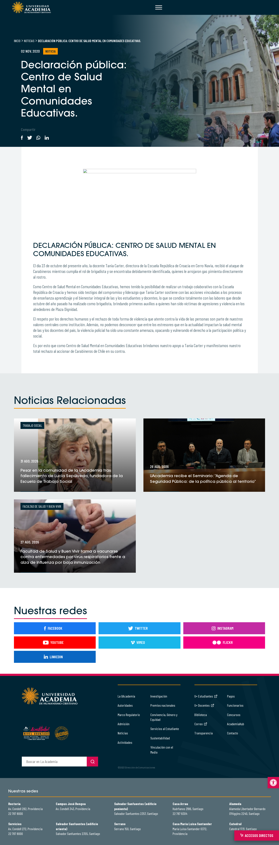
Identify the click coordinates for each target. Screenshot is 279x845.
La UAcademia (126, 696)
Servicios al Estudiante (164, 729)
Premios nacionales (162, 705)
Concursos (233, 715)
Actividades (125, 742)
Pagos (231, 696)
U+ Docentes (202, 705)
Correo (198, 724)
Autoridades (125, 705)
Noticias (29, 41)
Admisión (123, 724)
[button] (273, 782)
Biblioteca (200, 715)
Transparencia (203, 733)
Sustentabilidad (160, 738)
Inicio (17, 41)
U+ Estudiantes (203, 696)
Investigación (158, 696)
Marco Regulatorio (129, 715)
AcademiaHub (235, 724)
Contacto (232, 733)
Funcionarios (235, 705)
